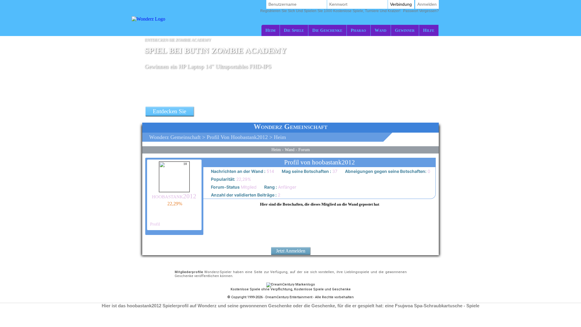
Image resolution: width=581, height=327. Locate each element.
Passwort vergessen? (349, 11)
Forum (304, 149)
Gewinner (405, 30)
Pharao (358, 30)
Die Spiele (294, 30)
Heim (270, 30)
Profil (154, 224)
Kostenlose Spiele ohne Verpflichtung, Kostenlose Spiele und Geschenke (291, 289)
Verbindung (401, 4)
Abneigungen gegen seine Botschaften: (385, 171)
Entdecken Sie (169, 111)
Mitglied (233, 187)
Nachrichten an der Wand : (237, 171)
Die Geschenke (327, 30)
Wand (380, 30)
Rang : (270, 187)
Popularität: (222, 179)
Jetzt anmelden (290, 250)
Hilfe (428, 30)
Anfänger (279, 187)
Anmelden (427, 4)
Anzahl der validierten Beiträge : (243, 194)
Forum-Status (225, 187)
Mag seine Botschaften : (306, 171)
